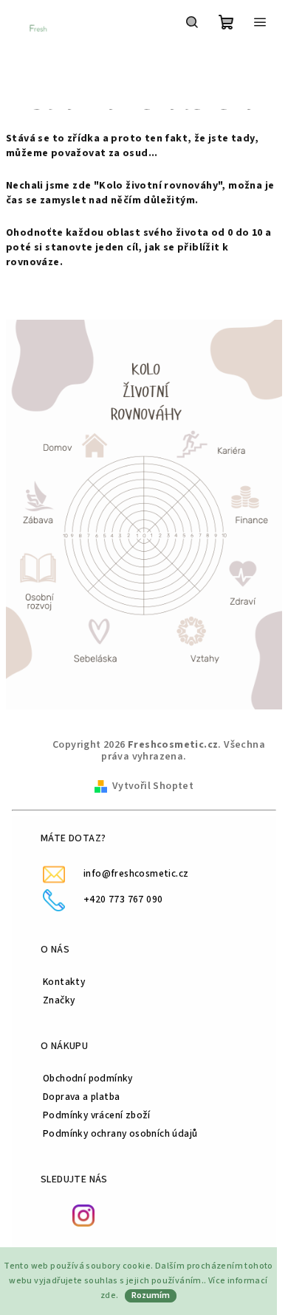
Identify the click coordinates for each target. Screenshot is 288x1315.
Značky (59, 1000)
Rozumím (150, 1295)
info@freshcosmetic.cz (135, 873)
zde (108, 1295)
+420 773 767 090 (122, 899)
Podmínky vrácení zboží (97, 1115)
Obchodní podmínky (88, 1078)
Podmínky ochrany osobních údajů (120, 1133)
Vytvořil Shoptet (152, 786)
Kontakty (64, 982)
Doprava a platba (81, 1097)
